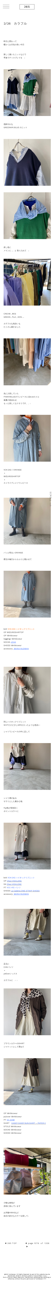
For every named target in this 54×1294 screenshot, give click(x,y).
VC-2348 (11, 1120)
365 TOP (12, 1243)
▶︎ (27, 1246)
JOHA (13, 642)
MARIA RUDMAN (21, 649)
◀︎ (6, 1243)
